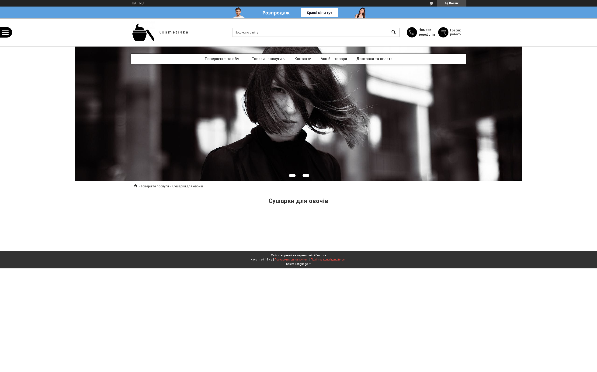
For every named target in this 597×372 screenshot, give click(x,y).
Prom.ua (321, 255)
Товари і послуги (267, 59)
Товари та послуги (155, 186)
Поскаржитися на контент (291, 259)
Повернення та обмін (224, 59)
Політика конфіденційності (329, 259)
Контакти (303, 59)
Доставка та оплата (374, 59)
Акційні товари (334, 59)
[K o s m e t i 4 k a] (143, 32)
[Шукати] (393, 32)
